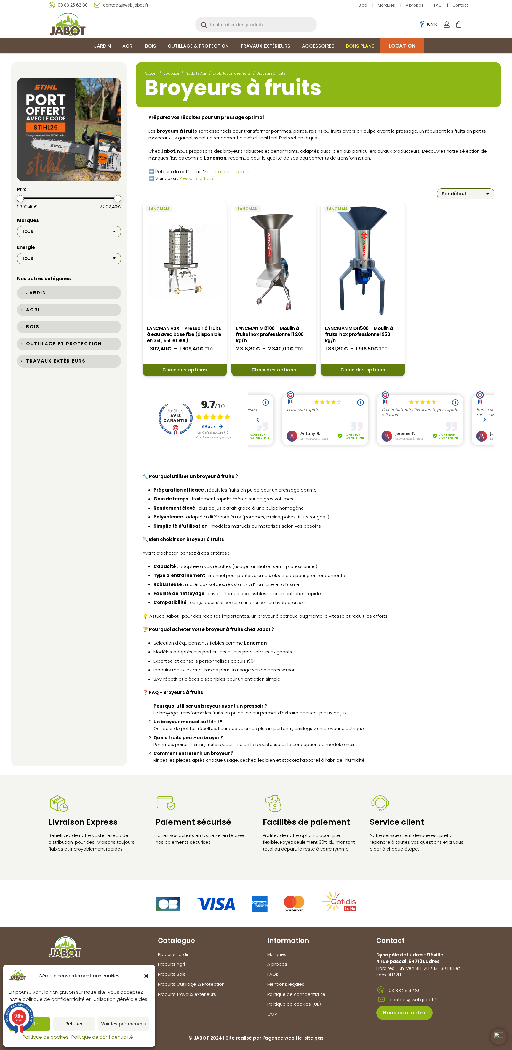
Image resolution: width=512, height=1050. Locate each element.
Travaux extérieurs (56, 361)
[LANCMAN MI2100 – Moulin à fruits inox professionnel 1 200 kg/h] (273, 260)
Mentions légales (285, 984)
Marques (386, 5)
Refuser (74, 1024)
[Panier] (458, 24)
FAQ (438, 5)
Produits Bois (171, 974)
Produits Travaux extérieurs (187, 994)
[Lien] (447, 24)
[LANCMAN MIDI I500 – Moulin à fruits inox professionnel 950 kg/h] (363, 260)
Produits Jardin (174, 954)
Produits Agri (196, 73)
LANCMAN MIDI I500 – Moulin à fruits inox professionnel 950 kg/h (359, 334)
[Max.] (117, 198)
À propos (414, 5)
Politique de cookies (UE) (294, 1004)
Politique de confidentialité (102, 1037)
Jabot (263, 629)
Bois (32, 327)
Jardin (36, 292)
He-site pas (310, 1038)
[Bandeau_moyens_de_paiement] (256, 903)
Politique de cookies (45, 1037)
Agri (33, 310)
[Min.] (20, 198)
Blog (363, 5)
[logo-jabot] (67, 24)
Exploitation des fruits (232, 73)
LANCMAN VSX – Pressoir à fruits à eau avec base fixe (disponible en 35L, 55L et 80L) (184, 334)
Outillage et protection (64, 344)
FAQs (272, 974)
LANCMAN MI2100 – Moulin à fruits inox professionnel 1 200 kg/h (269, 334)
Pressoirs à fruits (197, 178)
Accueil (151, 73)
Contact (460, 5)
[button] (146, 976)
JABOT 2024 (207, 1038)
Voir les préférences (123, 1024)
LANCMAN (159, 209)
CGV (272, 1014)
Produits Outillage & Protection (191, 984)
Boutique (171, 73)
